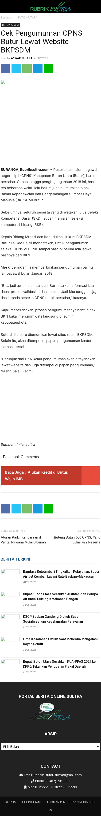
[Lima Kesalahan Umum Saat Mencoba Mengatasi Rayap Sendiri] (10, 646)
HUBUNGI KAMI (31, 802)
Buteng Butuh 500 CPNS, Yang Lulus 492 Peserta (77, 539)
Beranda (6, 17)
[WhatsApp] (27, 68)
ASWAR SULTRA (21, 58)
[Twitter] (16, 68)
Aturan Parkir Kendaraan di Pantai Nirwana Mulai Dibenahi (24, 539)
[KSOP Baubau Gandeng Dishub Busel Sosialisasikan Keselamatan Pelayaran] (10, 623)
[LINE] (48, 68)
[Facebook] (5, 68)
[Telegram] (38, 68)
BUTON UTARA (27, 17)
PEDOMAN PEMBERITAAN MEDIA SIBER (71, 802)
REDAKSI (10, 802)
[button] (8, 6)
